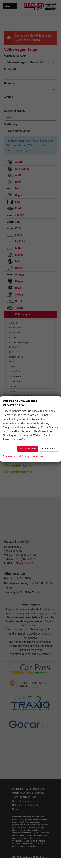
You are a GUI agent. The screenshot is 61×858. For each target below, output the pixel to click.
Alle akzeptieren (27, 448)
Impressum (38, 456)
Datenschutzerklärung (16, 456)
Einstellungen (49, 448)
